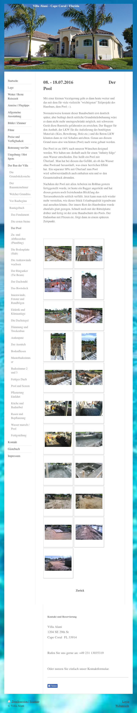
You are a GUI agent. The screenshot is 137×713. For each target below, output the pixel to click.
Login (125, 701)
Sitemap (34, 701)
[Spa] (89, 346)
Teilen (53, 686)
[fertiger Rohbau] (89, 439)
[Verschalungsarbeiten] (58, 253)
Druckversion (19, 701)
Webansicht (122, 706)
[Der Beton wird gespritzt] (58, 408)
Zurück (80, 590)
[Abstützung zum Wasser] (89, 284)
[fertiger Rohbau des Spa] (89, 470)
